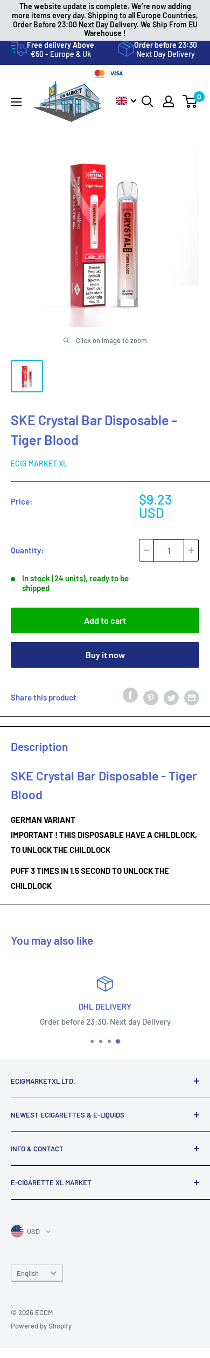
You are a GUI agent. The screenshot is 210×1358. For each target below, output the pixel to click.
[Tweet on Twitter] (171, 697)
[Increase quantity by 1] (191, 550)
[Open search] (147, 101)
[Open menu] (16, 102)
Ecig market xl (39, 463)
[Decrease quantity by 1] (146, 550)
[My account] (168, 101)
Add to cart (105, 620)
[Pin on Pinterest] (150, 697)
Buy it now (105, 654)
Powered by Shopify (41, 1326)
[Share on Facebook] (130, 695)
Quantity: (27, 550)
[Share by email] (191, 697)
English (28, 1273)
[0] (190, 101)
